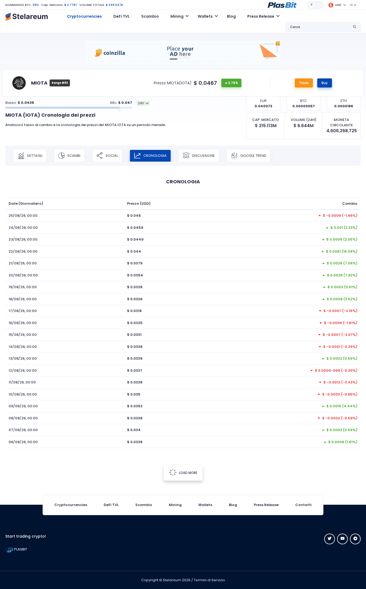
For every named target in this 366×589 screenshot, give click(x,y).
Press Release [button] (260, 16)
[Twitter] (329, 539)
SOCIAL (111, 155)
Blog (231, 16)
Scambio (150, 16)
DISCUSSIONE (203, 155)
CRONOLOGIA (155, 155)
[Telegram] (355, 539)
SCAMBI (73, 155)
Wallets (205, 504)
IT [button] (351, 5)
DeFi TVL (121, 16)
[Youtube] (342, 539)
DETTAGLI (34, 155)
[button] (282, 4)
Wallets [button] (205, 16)
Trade (304, 83)
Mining (175, 504)
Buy (325, 83)
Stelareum (172, 580)
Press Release (266, 504)
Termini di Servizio (209, 580)
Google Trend (253, 155)
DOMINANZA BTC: (18, 5)
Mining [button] (177, 16)
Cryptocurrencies (84, 16)
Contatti (303, 504)
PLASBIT (20, 549)
